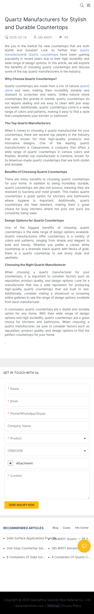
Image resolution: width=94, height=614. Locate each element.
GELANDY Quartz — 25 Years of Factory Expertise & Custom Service (71, 539)
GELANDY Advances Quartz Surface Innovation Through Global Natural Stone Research (71, 548)
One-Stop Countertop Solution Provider (26, 548)
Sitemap (53, 605)
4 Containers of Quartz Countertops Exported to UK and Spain (71, 557)
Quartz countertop (42, 54)
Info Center (82, 527)
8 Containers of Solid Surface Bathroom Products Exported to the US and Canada (26, 557)
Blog (55, 527)
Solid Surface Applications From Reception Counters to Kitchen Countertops (33, 538)
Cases (66, 527)
